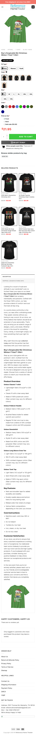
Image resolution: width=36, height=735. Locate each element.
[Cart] (33, 7)
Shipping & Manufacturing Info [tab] (13, 280)
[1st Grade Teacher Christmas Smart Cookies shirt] (27, 183)
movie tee (5, 156)
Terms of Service (7, 667)
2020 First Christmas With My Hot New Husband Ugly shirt (7, 264)
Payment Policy (6, 688)
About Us (4, 656)
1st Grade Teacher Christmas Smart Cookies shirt (26, 197)
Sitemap (4, 670)
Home (3, 49)
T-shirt (18, 49)
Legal (3, 695)
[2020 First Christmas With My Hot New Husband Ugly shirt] (9, 250)
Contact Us (5, 681)
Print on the (5, 116)
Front (7, 119)
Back (7, 121)
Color (3, 102)
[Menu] (2, 7)
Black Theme (27, 49)
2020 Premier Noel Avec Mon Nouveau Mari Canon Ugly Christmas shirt (27, 230)
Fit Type (4, 64)
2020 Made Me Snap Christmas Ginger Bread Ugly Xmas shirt (8, 230)
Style (4, 72)
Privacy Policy (6, 663)
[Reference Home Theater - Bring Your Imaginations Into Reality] (18, 7)
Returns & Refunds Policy (10, 660)
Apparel (10, 49)
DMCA (3, 691)
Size (3, 90)
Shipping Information (8, 685)
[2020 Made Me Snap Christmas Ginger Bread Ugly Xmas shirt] (9, 216)
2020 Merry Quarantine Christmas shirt (8, 196)
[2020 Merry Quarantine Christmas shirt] (9, 183)
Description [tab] (7, 276)
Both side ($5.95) (11, 124)
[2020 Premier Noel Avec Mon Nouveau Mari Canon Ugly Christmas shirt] (27, 216)
